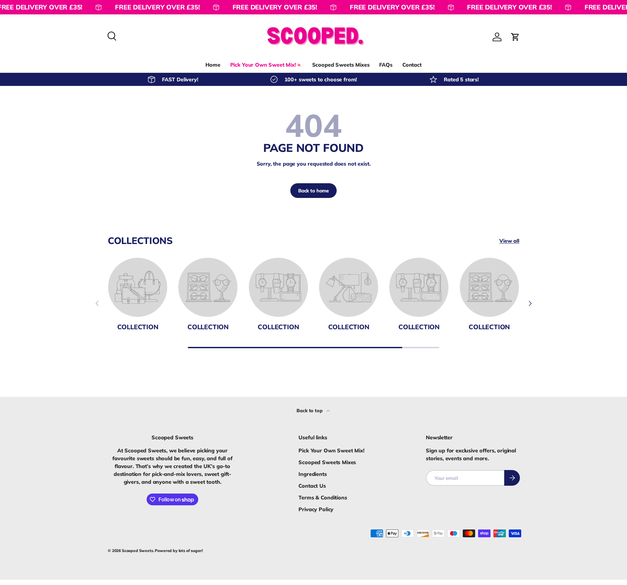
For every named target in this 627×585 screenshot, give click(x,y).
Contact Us (312, 485)
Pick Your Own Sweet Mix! (331, 450)
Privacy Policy (315, 509)
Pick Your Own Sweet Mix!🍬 (266, 64)
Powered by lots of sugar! (178, 550)
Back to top (310, 411)
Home (212, 64)
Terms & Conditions (322, 497)
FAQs (385, 64)
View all (509, 240)
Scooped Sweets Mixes (341, 64)
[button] (515, 37)
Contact (412, 64)
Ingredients (312, 474)
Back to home (313, 190)
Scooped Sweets (137, 550)
